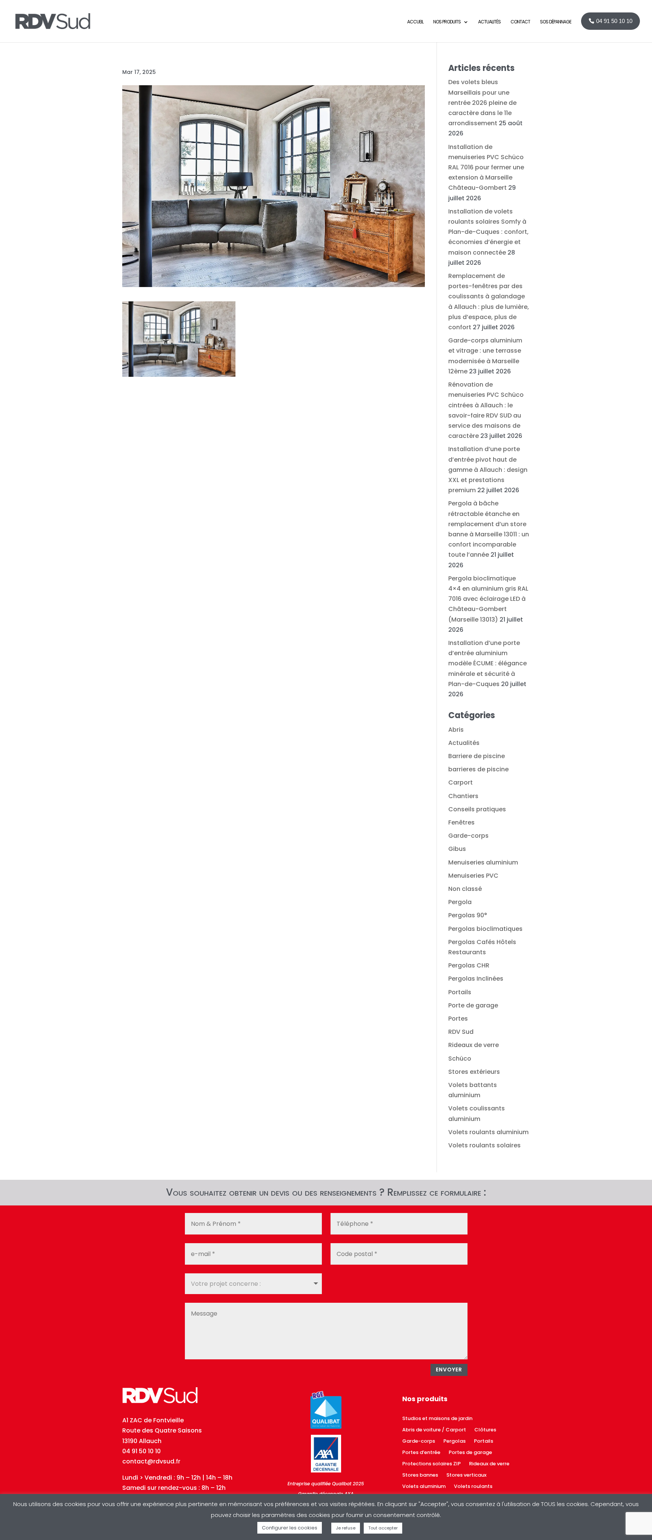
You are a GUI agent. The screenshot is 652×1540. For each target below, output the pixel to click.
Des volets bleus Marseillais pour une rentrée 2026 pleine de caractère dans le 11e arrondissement (482, 102)
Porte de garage (473, 1005)
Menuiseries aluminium (483, 862)
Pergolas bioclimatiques (485, 928)
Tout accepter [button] (383, 1528)
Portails (459, 992)
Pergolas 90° (467, 915)
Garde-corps (468, 835)
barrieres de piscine (478, 769)
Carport (460, 782)
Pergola (460, 902)
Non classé (465, 888)
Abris (456, 729)
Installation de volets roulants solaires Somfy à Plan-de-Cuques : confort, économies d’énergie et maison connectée (488, 232)
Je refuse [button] (345, 1528)
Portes (458, 1018)
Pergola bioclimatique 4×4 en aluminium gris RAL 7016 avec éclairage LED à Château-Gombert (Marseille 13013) (488, 599)
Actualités (464, 743)
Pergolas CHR (468, 965)
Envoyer (449, 1369)
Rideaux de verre (473, 1045)
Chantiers (463, 796)
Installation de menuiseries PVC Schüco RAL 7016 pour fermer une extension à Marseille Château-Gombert (486, 167)
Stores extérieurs (474, 1071)
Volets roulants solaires (484, 1145)
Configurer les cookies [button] (289, 1527)
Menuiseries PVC (473, 875)
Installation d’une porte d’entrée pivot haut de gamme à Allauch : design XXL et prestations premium (487, 469)
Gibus (457, 848)
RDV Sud (461, 1031)
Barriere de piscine (476, 756)
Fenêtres (461, 822)
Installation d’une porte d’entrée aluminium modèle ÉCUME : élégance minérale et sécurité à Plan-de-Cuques (487, 663)
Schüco (459, 1058)
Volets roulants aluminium (488, 1132)
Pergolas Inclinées (475, 978)
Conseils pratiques (477, 809)
